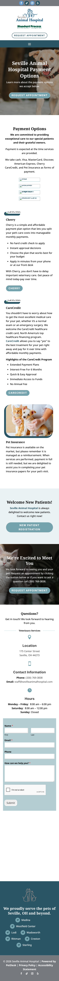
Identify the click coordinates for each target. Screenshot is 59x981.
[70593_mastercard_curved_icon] (28, 197)
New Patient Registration (29, 527)
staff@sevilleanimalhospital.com (34, 681)
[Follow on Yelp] (38, 3)
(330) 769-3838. (37, 581)
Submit (11, 802)
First (6, 735)
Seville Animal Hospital (24, 508)
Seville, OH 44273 (29, 655)
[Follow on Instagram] (32, 3)
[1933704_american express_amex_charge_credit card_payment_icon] (29, 191)
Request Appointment (29, 35)
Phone (8, 751)
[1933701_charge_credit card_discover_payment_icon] (26, 185)
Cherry (14, 288)
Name (9, 725)
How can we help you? (17, 763)
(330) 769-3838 (34, 677)
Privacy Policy (27, 965)
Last (32, 735)
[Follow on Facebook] (21, 3)
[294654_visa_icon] (23, 178)
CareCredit (12, 341)
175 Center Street (29, 651)
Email (8, 740)
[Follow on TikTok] (27, 3)
